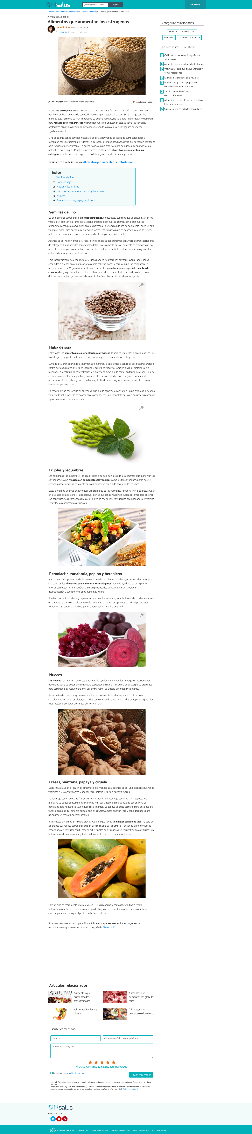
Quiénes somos (82, 1130)
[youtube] (59, 1118)
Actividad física (189, 32)
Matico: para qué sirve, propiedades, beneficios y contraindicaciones (181, 85)
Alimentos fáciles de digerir (85, 1012)
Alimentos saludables (88, 11)
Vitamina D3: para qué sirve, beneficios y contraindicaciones (183, 71)
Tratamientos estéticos (189, 38)
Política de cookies (159, 1130)
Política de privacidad (141, 1130)
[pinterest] (64, 1118)
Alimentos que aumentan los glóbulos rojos (141, 997)
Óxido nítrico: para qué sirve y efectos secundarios (182, 57)
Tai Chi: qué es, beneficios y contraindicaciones (177, 93)
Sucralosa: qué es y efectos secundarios (183, 109)
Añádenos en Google (144, 102)
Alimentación (74, 11)
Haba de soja (64, 182)
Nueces (61, 196)
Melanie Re (63, 32)
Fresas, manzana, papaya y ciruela (75, 200)
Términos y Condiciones (120, 1130)
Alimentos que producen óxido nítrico (141, 1012)
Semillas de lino (65, 177)
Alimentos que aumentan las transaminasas (82, 997)
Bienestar (173, 32)
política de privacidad (77, 1073)
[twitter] (53, 1118)
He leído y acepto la (69, 1073)
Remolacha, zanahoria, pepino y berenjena (80, 191)
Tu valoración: (82, 1067)
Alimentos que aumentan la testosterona (108, 162)
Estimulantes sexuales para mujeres (181, 78)
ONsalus (51, 11)
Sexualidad (169, 38)
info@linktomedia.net (130, 1089)
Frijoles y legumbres (68, 186)
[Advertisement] (102, 956)
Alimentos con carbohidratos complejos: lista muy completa (183, 102)
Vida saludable (61, 11)
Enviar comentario (141, 1075)
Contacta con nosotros (99, 1130)
